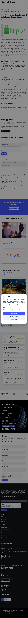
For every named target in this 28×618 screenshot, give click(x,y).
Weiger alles (14, 319)
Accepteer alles (14, 313)
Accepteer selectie (14, 316)
